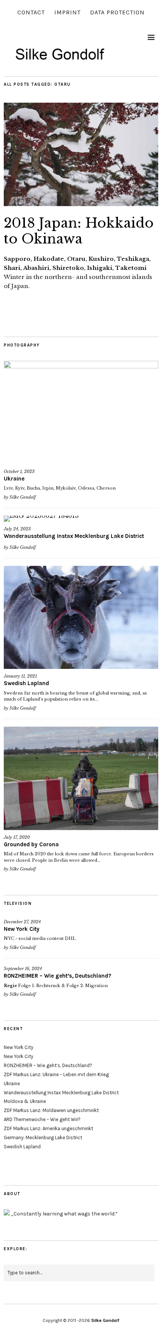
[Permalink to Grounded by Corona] (81, 778)
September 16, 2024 (23, 968)
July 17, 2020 (17, 837)
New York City (22, 929)
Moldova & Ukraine (25, 1101)
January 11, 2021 (20, 676)
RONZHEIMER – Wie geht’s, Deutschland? (57, 975)
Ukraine (14, 478)
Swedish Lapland (26, 683)
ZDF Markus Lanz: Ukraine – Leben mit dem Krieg (56, 1074)
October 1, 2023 (19, 471)
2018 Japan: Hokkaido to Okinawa (79, 231)
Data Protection (117, 12)
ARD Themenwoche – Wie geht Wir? (42, 1119)
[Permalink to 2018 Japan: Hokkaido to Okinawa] (81, 204)
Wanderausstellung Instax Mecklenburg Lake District (74, 536)
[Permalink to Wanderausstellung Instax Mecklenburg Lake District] (81, 519)
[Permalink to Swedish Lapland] (81, 617)
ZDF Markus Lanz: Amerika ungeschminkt (48, 1128)
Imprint (67, 12)
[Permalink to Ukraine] (81, 412)
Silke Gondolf (22, 497)
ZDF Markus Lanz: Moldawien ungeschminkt (51, 1110)
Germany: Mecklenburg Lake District (43, 1137)
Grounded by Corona (31, 844)
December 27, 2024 (22, 921)
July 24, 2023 (17, 528)
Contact (31, 12)
